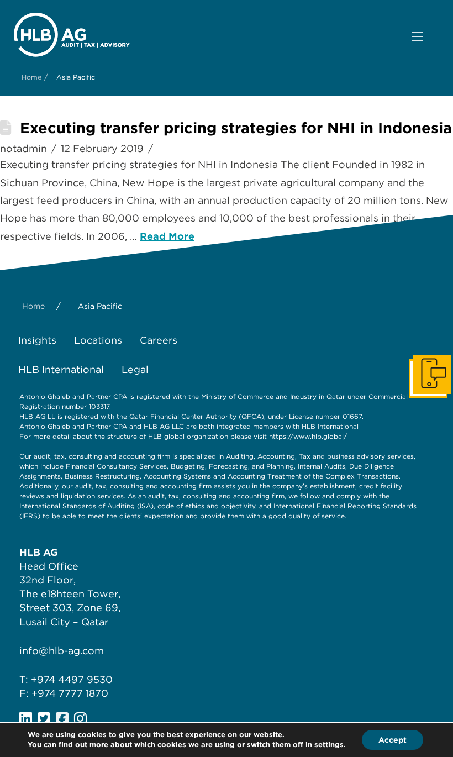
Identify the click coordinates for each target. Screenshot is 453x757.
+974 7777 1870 (69, 693)
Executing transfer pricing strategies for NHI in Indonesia (236, 128)
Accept (392, 739)
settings (329, 744)
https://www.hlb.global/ (308, 436)
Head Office (48, 566)
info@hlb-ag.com (61, 650)
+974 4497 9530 (72, 679)
